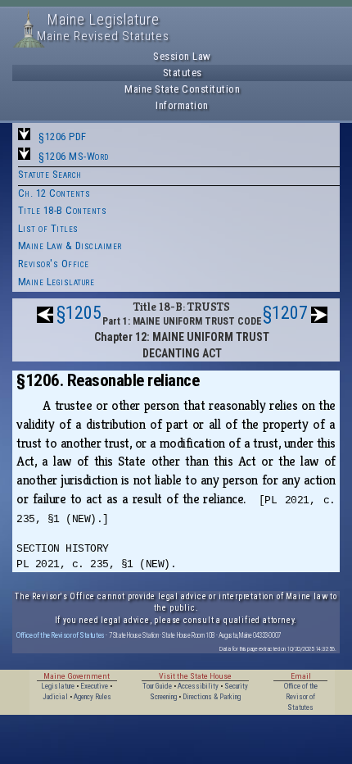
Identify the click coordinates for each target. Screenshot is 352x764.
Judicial (55, 697)
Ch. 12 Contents (54, 193)
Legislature (57, 686)
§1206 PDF (62, 136)
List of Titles (48, 228)
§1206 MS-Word (73, 156)
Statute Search (50, 174)
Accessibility (198, 686)
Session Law (182, 56)
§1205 (79, 312)
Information (182, 105)
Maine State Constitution (182, 89)
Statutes (182, 72)
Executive (94, 686)
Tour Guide (157, 686)
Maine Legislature (56, 281)
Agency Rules (92, 697)
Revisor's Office (53, 263)
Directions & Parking (212, 697)
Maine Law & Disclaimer (70, 245)
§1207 (285, 312)
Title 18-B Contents (62, 210)
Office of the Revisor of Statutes (60, 634)
